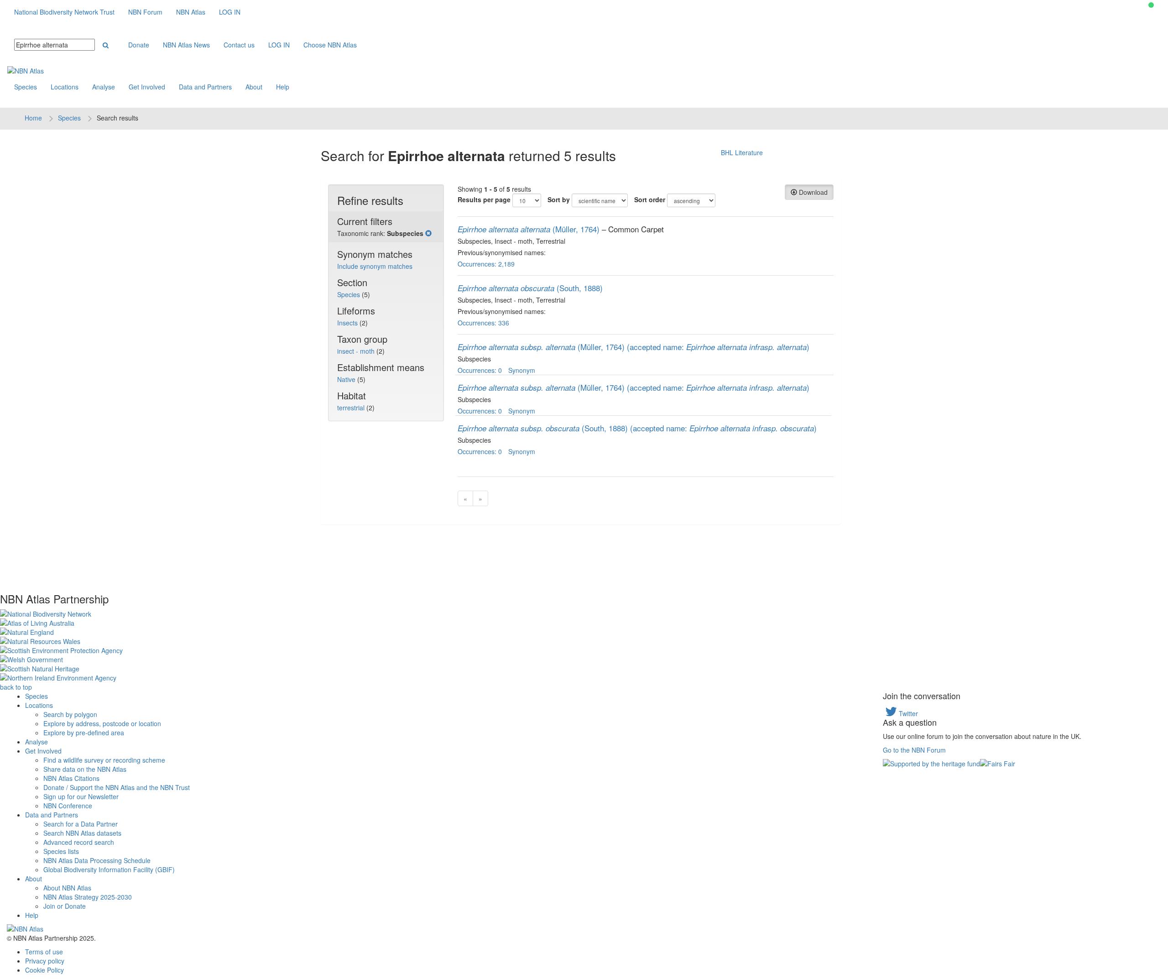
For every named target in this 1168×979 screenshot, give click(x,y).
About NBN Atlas (67, 887)
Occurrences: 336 (483, 322)
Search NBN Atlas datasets (82, 833)
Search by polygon (70, 714)
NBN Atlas (190, 11)
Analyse (103, 86)
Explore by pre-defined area (83, 732)
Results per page (484, 199)
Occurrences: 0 (480, 370)
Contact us (239, 44)
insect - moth (356, 351)
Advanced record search (78, 842)
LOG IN (229, 11)
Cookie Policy (44, 969)
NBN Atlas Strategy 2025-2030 (87, 896)
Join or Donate (64, 906)
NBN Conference (67, 805)
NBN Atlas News (186, 44)
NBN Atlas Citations (71, 778)
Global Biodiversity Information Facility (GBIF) (109, 869)
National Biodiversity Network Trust (64, 11)
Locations (64, 86)
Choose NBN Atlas (330, 44)
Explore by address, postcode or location (102, 723)
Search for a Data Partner (80, 823)
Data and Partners (205, 86)
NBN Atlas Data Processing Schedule (97, 860)
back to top (16, 686)
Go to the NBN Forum (914, 749)
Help (282, 86)
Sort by (559, 199)
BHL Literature (742, 152)
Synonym (521, 370)
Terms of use (44, 951)
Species (25, 86)
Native (347, 379)
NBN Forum (145, 11)
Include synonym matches (374, 266)
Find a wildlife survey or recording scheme (104, 759)
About (253, 86)
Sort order (649, 199)
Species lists (61, 851)
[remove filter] (428, 233)
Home (33, 117)
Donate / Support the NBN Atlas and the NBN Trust (116, 787)
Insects (348, 322)
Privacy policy (44, 960)
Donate (138, 44)
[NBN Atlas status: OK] (1151, 5)
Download (812, 192)
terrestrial (351, 407)
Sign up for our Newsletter (81, 796)
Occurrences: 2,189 (486, 263)
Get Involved (147, 86)
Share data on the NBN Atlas (84, 769)
